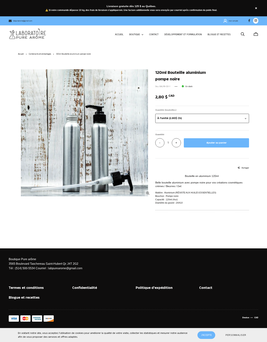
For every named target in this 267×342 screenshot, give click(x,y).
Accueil (21, 54)
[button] (202, 118)
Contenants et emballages (40, 54)
